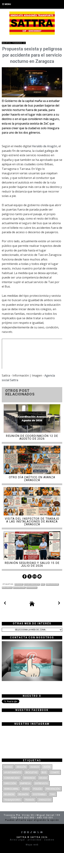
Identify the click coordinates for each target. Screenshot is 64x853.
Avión (47, 766)
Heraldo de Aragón (44, 146)
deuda (43, 777)
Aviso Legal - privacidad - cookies (32, 839)
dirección (10, 783)
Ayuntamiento (31, 584)
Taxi (52, 794)
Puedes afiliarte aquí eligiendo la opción (32, 820)
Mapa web (32, 844)
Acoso (8, 766)
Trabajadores (12, 799)
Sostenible (39, 794)
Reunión (23, 794)
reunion (9, 794)
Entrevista (41, 783)
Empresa (25, 783)
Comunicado (52, 584)
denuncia (7, 587)
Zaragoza (31, 587)
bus (43, 584)
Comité (55, 772)
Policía (37, 788)
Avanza (18, 584)
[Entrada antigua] (59, 604)
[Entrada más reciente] (5, 604)
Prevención (19, 587)
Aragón (21, 766)
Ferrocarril (11, 788)
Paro (26, 788)
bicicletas (31, 772)
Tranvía (29, 799)
